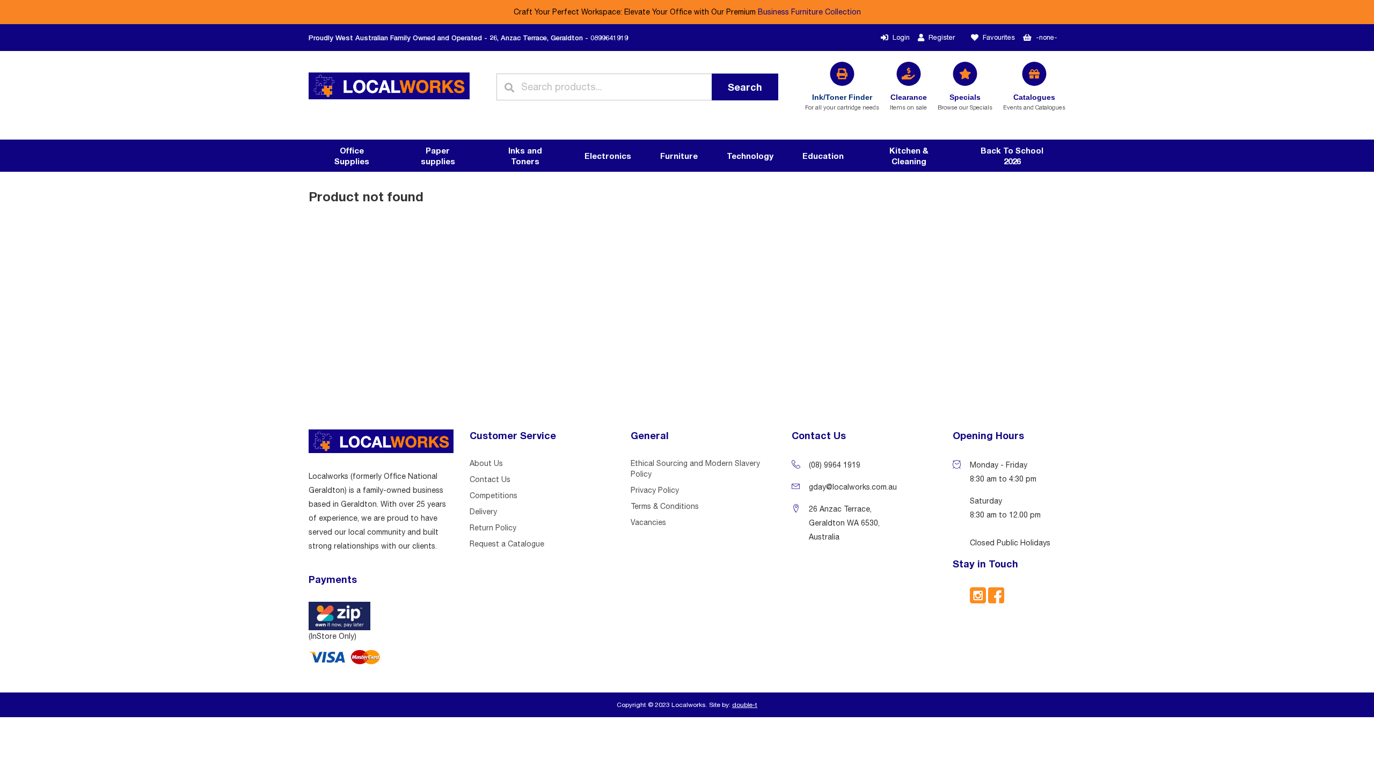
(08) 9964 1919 (834, 465)
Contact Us (490, 479)
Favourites (999, 37)
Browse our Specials (965, 102)
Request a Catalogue (507, 543)
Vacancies (648, 522)
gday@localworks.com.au (853, 487)
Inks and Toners (525, 155)
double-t (744, 705)
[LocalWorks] (389, 86)
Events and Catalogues (1034, 102)
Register (942, 37)
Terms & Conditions (665, 506)
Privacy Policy (655, 490)
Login (901, 37)
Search (745, 87)
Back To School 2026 (1012, 155)
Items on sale (908, 102)
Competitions (493, 495)
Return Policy (493, 527)
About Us (486, 463)
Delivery (483, 511)
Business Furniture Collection (809, 12)
